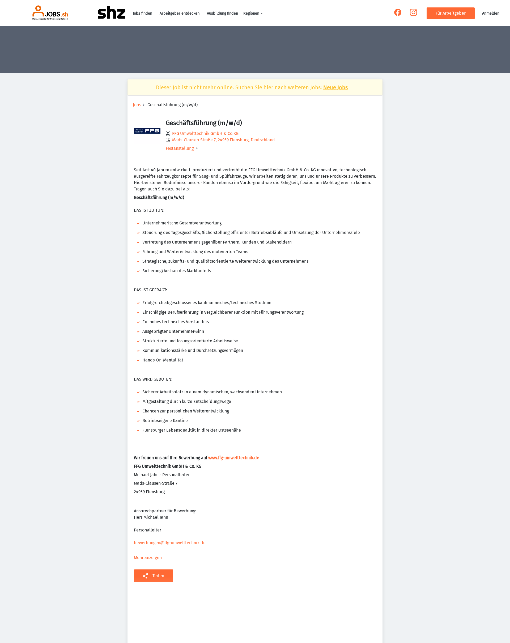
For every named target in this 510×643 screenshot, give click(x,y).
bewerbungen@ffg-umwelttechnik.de (170, 542)
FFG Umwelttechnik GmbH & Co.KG (205, 133)
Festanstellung (180, 148)
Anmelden (490, 13)
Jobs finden (142, 13)
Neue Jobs (335, 87)
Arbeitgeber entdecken (179, 13)
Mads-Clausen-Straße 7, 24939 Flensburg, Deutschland (223, 139)
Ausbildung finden (222, 13)
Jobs (137, 104)
